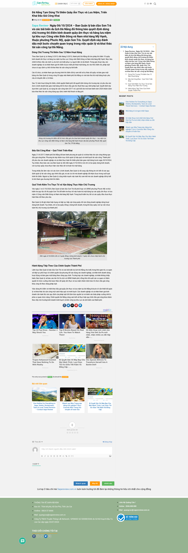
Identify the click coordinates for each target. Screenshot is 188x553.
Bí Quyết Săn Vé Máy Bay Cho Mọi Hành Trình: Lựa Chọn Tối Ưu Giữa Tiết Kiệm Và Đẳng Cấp (141, 138)
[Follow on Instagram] (38, 536)
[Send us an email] (148, 4)
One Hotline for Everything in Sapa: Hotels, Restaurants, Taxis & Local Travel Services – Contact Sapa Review (140, 104)
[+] (72, 456)
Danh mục (63, 4)
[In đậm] (42, 456)
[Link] (66, 456)
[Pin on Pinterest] (76, 305)
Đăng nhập (108, 442)
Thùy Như (56, 20)
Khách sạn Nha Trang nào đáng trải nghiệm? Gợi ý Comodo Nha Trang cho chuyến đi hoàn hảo (140, 129)
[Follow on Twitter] (46, 536)
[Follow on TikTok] (42, 536)
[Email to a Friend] (72, 305)
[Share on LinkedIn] (80, 305)
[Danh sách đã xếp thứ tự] (54, 456)
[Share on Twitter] (68, 305)
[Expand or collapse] (153, 47)
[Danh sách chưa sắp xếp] (57, 456)
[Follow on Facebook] (145, 4)
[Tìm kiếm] (155, 3)
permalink (65, 377)
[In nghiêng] (45, 456)
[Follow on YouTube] (151, 4)
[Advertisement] (137, 26)
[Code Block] (63, 456)
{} (69, 456)
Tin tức (50, 377)
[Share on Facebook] (64, 305)
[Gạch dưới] (48, 456)
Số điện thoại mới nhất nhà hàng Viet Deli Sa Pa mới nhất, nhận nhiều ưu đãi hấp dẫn (140, 120)
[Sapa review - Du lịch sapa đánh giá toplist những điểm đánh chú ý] (42, 3)
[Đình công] (51, 456)
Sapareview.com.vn (66, 489)
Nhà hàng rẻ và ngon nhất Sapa (137, 111)
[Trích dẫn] (60, 456)
